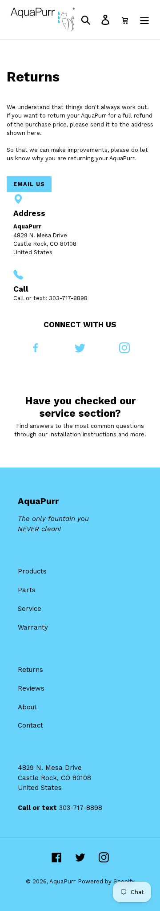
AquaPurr (62, 881)
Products (32, 571)
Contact (30, 725)
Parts (27, 590)
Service (29, 609)
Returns (30, 670)
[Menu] (144, 20)
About (27, 707)
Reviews (31, 688)
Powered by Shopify (106, 881)
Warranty (33, 627)
